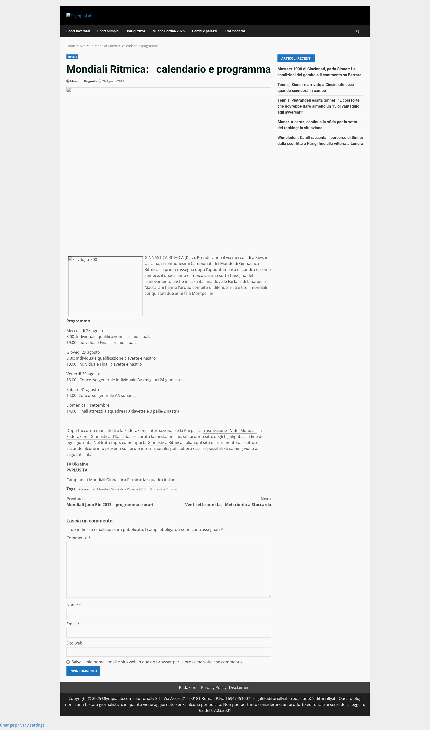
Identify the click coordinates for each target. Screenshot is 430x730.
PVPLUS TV (76, 470)
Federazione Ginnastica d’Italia (95, 436)
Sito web (74, 643)
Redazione (189, 687)
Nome (73, 604)
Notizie (72, 56)
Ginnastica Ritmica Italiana (172, 442)
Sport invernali (78, 31)
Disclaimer (239, 687)
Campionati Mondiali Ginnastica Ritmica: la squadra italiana (122, 479)
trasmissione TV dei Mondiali (230, 430)
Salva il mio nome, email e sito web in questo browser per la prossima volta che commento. (157, 662)
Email (73, 624)
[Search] (357, 31)
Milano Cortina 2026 (169, 31)
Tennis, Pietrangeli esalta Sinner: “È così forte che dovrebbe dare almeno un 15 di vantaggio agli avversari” (318, 106)
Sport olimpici (108, 31)
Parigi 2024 (136, 31)
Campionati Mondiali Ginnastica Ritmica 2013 (112, 489)
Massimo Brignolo (83, 81)
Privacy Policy (213, 687)
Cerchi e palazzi (204, 31)
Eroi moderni (235, 31)
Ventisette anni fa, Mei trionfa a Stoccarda (228, 501)
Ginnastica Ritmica (163, 489)
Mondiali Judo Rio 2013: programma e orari (109, 501)
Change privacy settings (22, 725)
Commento (78, 538)
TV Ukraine (77, 464)
